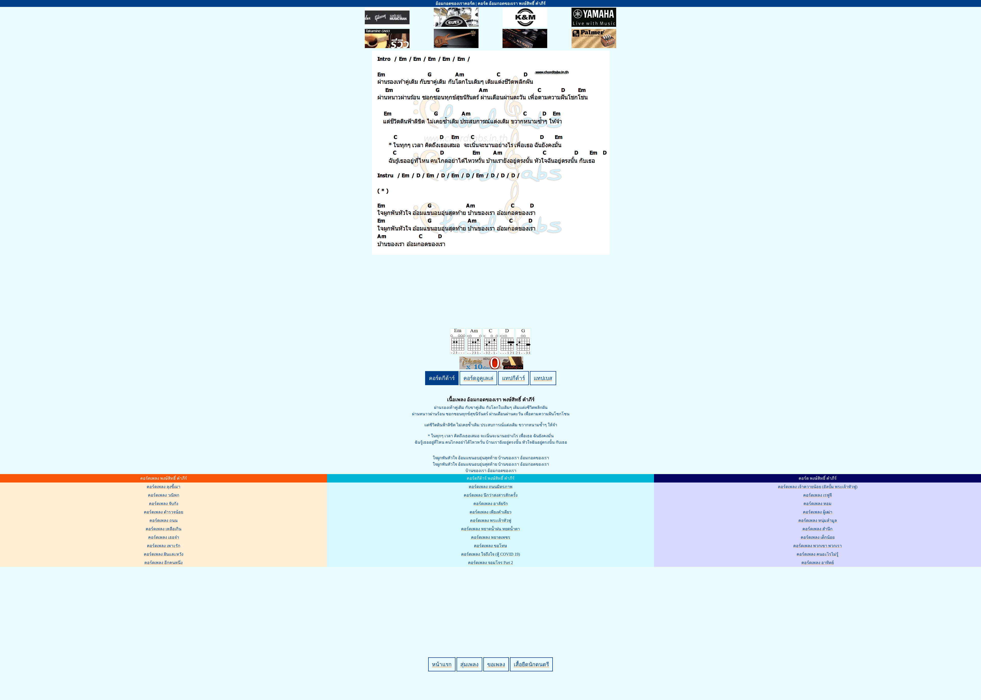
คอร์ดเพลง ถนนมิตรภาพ (490, 487)
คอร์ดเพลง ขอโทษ (490, 546)
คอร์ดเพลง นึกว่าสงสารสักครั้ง (491, 495)
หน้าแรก (442, 664)
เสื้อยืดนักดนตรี (531, 664)
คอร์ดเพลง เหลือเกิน (163, 529)
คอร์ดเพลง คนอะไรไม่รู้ (817, 554)
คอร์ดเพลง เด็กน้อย (818, 537)
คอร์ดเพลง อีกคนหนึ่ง (163, 562)
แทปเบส (543, 378)
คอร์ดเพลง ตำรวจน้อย (163, 512)
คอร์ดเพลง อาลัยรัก (490, 503)
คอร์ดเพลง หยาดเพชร (490, 537)
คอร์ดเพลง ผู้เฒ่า (817, 512)
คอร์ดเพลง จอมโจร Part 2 (490, 562)
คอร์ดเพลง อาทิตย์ (817, 562)
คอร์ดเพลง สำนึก (817, 529)
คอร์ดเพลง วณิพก (163, 495)
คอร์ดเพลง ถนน (163, 520)
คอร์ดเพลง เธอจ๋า (163, 537)
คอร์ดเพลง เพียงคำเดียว (490, 512)
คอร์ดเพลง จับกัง (163, 503)
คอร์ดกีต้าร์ (442, 378)
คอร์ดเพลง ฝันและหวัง (163, 554)
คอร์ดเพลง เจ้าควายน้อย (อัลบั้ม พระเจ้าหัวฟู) (817, 487)
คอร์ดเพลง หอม (817, 503)
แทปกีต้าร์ (513, 378)
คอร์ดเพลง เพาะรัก (163, 546)
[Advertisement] (491, 603)
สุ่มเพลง (469, 664)
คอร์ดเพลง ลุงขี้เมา (163, 487)
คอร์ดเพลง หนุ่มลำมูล (817, 520)
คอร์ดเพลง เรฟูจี (817, 495)
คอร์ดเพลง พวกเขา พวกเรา (817, 546)
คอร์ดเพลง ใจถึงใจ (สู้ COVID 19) (490, 554)
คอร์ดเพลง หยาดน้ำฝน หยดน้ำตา (490, 529)
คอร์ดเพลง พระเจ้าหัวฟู (490, 520)
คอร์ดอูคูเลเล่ (478, 378)
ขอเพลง (496, 664)
